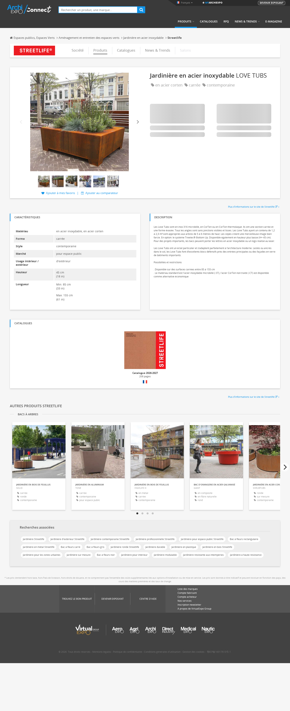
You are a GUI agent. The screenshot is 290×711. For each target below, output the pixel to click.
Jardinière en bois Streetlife (217, 547)
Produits (184, 21)
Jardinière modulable (165, 555)
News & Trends (246, 21)
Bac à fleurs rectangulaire (244, 539)
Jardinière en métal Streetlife (38, 547)
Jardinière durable (155, 547)
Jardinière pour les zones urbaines (41, 555)
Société (78, 50)
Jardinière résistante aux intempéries (203, 555)
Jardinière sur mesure (79, 555)
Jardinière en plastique (183, 547)
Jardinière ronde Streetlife (125, 547)
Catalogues (209, 21)
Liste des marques (188, 589)
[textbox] (98, 9)
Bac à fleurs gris (95, 547)
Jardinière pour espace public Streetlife (202, 539)
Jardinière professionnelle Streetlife (155, 539)
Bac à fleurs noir (106, 555)
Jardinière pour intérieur (134, 555)
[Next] (137, 122)
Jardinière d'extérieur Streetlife (67, 539)
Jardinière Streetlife (33, 539)
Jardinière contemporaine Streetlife (110, 539)
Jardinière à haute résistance (246, 555)
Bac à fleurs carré (70, 547)
